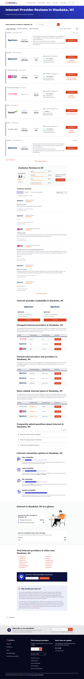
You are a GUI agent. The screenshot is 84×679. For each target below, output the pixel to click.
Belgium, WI (22, 563)
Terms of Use (57, 650)
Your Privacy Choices (33, 674)
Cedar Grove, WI (49, 560)
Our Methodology (11, 653)
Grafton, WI (48, 556)
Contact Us (9, 647)
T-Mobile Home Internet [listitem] (22, 195)
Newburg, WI (22, 558)
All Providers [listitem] (20, 192)
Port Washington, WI (24, 565)
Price (32, 179)
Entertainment (41, 2)
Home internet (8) (11, 28)
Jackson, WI (48, 565)
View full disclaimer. (10, 159)
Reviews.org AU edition (14, 656)
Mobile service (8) (34, 28)
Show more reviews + (42, 293)
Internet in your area (35, 658)
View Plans (71, 40)
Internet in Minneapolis (35, 663)
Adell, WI (48, 558)
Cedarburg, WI (49, 562)
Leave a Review (60, 179)
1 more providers (41, 161)
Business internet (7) (22, 28)
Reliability (33, 175)
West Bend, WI (22, 567)
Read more (19, 256)
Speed (32, 171)
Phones (49, 2)
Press (8, 650)
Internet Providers (31, 2)
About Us (34, 607)
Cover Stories (63, 2)
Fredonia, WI (22, 556)
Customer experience (36, 182)
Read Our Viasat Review (71, 113)
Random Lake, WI (23, 562)
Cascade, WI (49, 567)
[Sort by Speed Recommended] (70, 28)
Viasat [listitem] (30, 195)
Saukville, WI (22, 560)
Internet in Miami (34, 660)
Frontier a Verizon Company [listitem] (36, 192)
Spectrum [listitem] (27, 192)
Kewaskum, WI (49, 563)
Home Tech (55, 2)
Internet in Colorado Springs (36, 668)
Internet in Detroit (34, 665)
